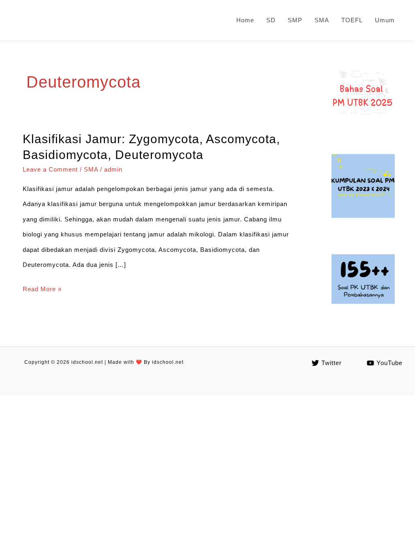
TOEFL (352, 20)
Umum (385, 20)
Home (245, 20)
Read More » (42, 291)
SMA (321, 20)
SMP (295, 20)
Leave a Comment (50, 169)
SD (271, 20)
